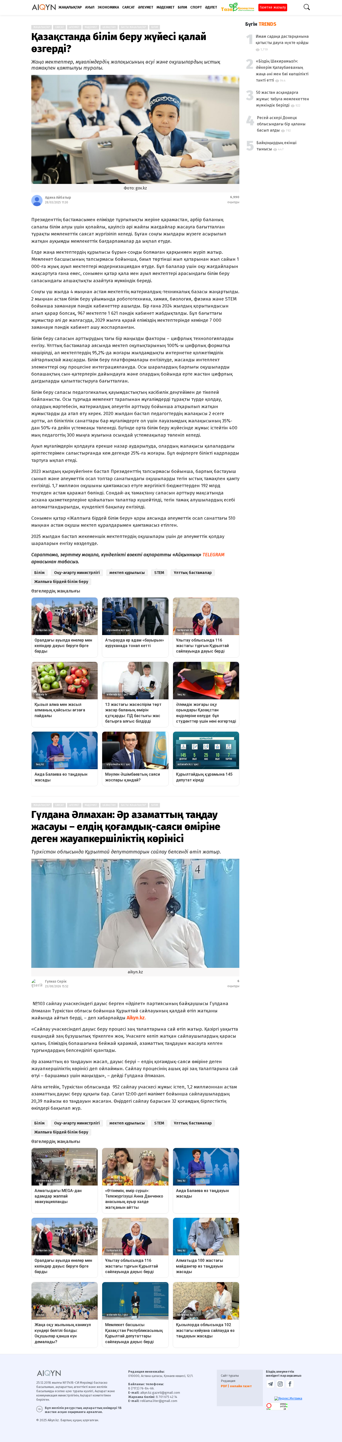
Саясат (59, 27)
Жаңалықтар (41, 27)
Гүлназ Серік (56, 981)
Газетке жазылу (273, 7)
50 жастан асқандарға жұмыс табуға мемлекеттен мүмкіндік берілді (282, 99)
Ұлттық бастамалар (193, 572)
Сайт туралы (230, 1375)
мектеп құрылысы (127, 572)
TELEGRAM (213, 554)
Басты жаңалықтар (133, 27)
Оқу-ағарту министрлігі (77, 572)
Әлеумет (74, 27)
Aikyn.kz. (136, 1018)
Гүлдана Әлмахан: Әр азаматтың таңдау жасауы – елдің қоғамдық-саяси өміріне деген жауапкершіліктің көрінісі (125, 827)
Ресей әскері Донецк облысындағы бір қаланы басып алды (281, 124)
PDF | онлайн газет (236, 1386)
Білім (154, 27)
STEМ (159, 572)
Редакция (228, 1381)
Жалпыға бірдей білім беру (61, 581)
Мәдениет (91, 27)
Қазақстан (109, 27)
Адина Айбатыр (58, 197)
